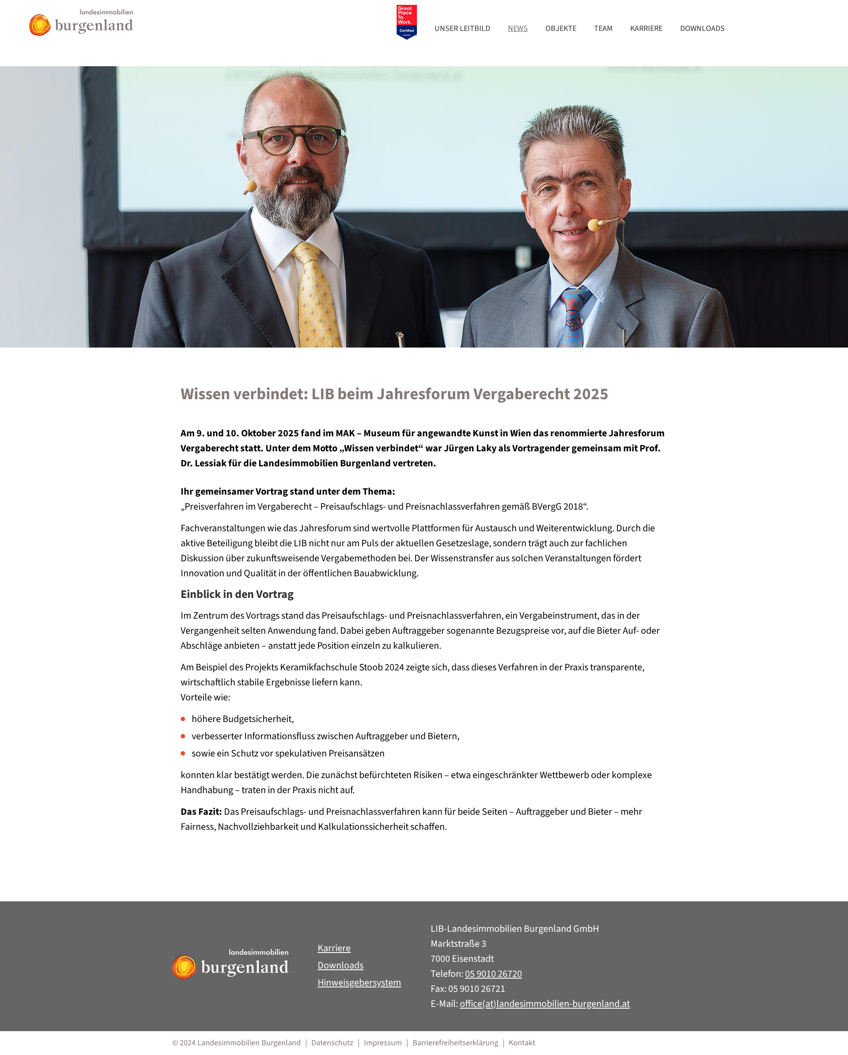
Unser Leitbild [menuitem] (462, 28)
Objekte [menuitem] (560, 28)
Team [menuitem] (603, 28)
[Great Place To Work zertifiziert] (407, 22)
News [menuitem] (518, 28)
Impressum (383, 1042)
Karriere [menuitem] (646, 28)
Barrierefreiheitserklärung (455, 1042)
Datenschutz (332, 1042)
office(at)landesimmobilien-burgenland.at (545, 1004)
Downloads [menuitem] (702, 28)
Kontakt (522, 1042)
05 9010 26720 (493, 974)
